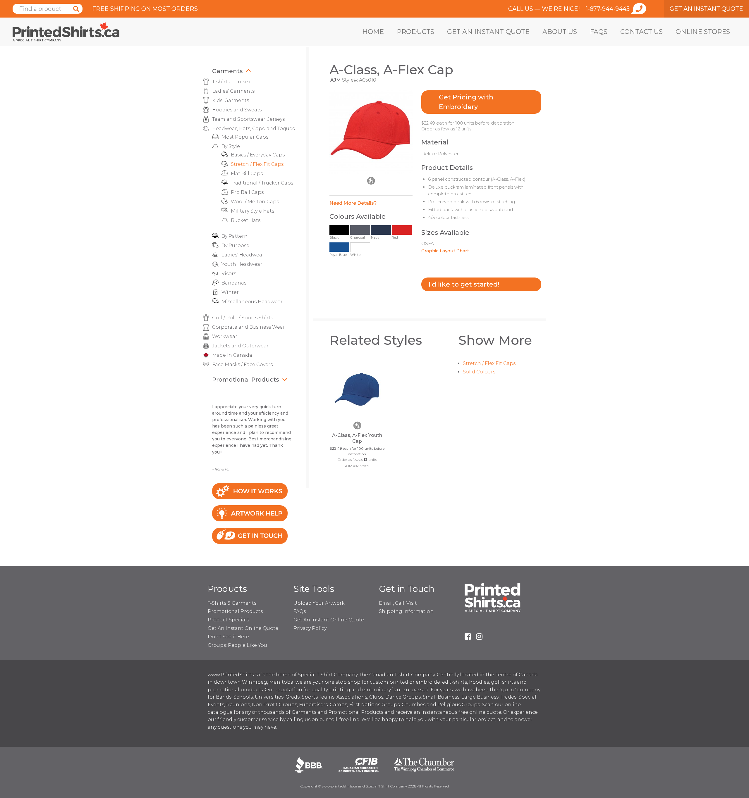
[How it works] (250, 490)
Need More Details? (353, 203)
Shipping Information (406, 611)
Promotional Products (245, 379)
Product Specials (228, 620)
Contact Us (641, 32)
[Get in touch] (250, 535)
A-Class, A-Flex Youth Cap (357, 438)
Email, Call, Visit (398, 603)
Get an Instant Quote (488, 32)
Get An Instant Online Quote (243, 628)
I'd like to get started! (464, 284)
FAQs (598, 32)
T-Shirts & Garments (232, 603)
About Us (559, 32)
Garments (227, 71)
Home (373, 32)
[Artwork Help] (250, 513)
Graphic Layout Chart (445, 251)
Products (415, 32)
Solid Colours (479, 372)
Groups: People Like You (237, 645)
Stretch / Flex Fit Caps (489, 363)
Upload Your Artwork (319, 603)
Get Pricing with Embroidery (466, 102)
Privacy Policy (310, 628)
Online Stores (703, 32)
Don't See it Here (228, 637)
